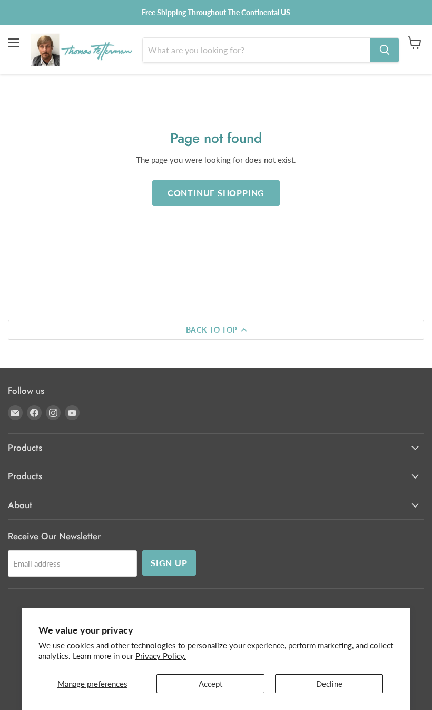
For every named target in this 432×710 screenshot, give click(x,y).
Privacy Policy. (160, 655)
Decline (329, 683)
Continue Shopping (216, 193)
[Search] (384, 50)
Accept (210, 683)
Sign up (169, 563)
